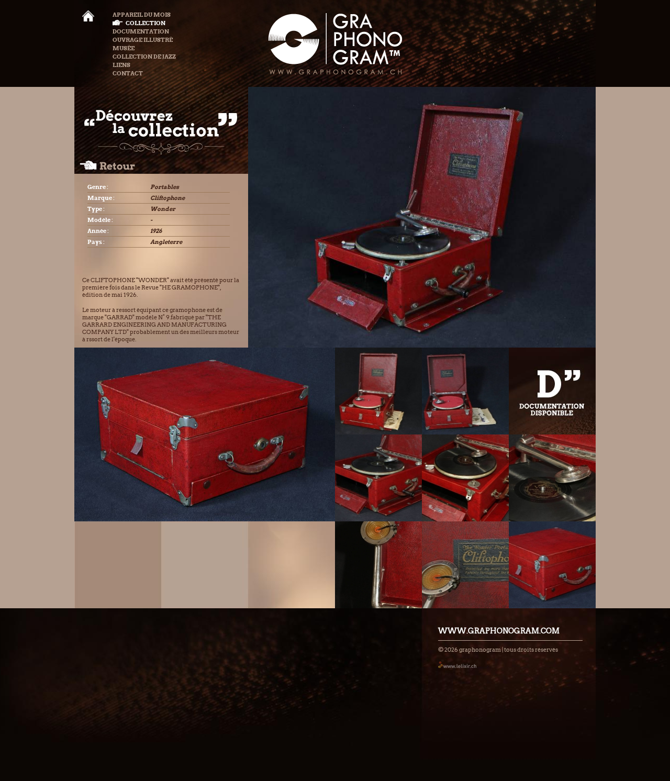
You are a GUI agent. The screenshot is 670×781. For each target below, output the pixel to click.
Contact (128, 73)
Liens (121, 65)
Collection (145, 23)
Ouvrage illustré (143, 39)
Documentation (141, 31)
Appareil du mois (142, 14)
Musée (124, 48)
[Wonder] (378, 391)
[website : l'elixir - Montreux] (457, 664)
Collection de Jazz (144, 56)
